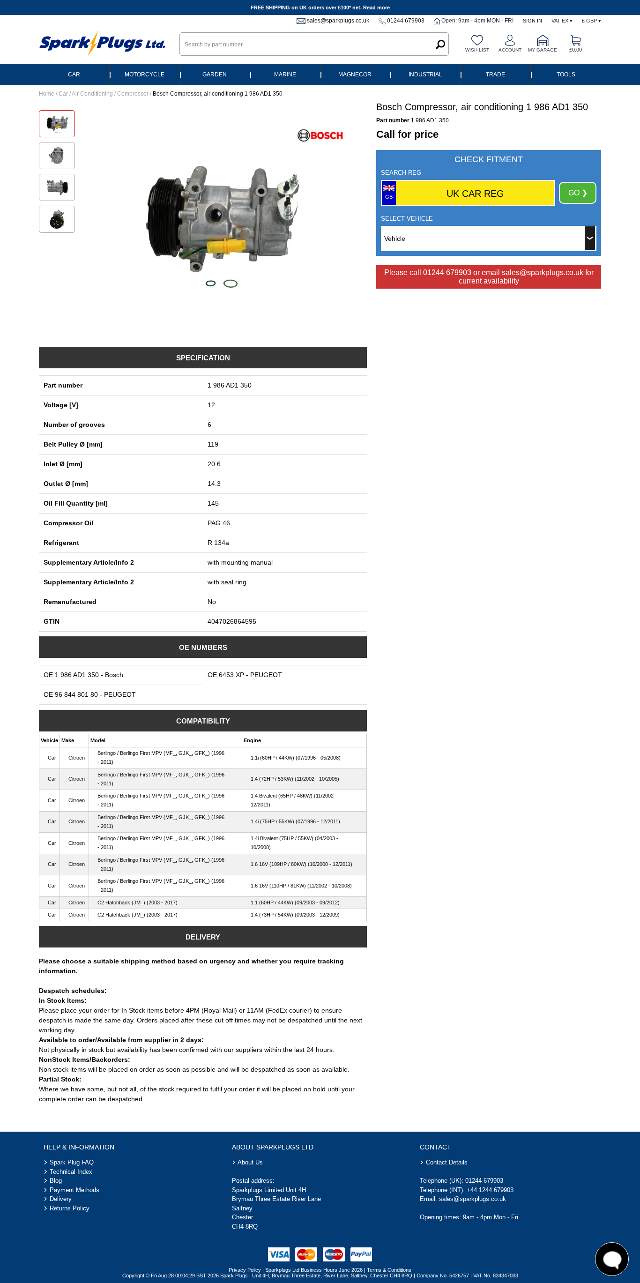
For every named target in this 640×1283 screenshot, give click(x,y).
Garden (214, 74)
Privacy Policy (245, 1270)
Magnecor (355, 74)
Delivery (61, 1198)
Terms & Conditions (389, 1270)
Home (46, 93)
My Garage (542, 49)
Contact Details (447, 1162)
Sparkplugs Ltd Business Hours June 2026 (314, 1270)
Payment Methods (74, 1189)
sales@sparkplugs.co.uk (338, 20)
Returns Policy (69, 1208)
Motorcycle (144, 74)
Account (510, 49)
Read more (376, 7)
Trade (495, 74)
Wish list (477, 49)
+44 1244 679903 (490, 1189)
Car (74, 74)
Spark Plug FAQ (72, 1162)
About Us (250, 1162)
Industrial (425, 74)
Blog (56, 1180)
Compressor (133, 93)
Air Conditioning (92, 93)
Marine (285, 74)
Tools (566, 74)
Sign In (532, 20)
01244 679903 (405, 20)
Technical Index (71, 1171)
